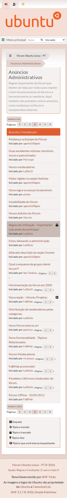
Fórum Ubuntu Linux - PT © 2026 (33, 465)
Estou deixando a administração (29, 241)
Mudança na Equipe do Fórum (28, 139)
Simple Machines (45, 492)
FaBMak (28, 301)
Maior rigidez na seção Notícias (28, 178)
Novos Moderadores (22, 354)
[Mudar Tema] (23, 4)
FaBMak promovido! (22, 366)
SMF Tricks (49, 477)
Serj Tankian (30, 272)
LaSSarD (28, 171)
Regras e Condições (28, 470)
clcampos (28, 358)
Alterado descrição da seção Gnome (31, 252)
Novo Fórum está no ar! (24, 325)
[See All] (10, 55)
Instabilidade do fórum (23, 201)
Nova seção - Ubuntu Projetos (28, 297)
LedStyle (28, 233)
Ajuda (11, 470)
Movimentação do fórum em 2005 (30, 285)
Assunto (14, 132)
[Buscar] (42, 39)
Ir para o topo (15, 406)
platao (27, 194)
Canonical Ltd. (42, 486)
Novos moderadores (22, 167)
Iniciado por (29, 132)
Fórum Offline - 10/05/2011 (27, 395)
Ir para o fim (14, 119)
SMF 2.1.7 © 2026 (22, 492)
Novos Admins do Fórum (24, 213)
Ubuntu (27, 217)
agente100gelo (31, 143)
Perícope (28, 159)
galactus (28, 329)
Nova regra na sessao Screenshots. (30, 190)
